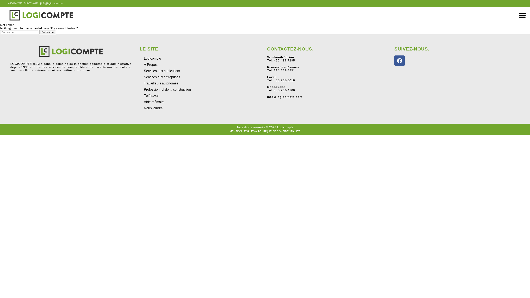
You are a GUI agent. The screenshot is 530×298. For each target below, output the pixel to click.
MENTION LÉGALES (242, 131)
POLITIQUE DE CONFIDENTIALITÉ (279, 131)
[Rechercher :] (19, 32)
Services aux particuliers (162, 71)
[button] (522, 15)
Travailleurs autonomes (161, 83)
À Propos (151, 64)
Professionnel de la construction (167, 89)
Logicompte (152, 58)
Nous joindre (153, 108)
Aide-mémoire (154, 102)
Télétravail (151, 95)
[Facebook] (399, 60)
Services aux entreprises (162, 77)
